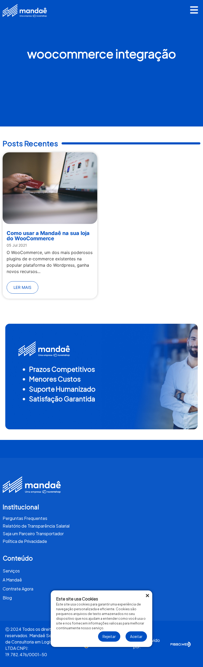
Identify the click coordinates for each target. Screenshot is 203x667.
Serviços (11, 571)
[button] (194, 10)
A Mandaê (12, 580)
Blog (7, 597)
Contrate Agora (18, 588)
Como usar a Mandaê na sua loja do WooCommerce (48, 236)
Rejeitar (109, 636)
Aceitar (136, 636)
